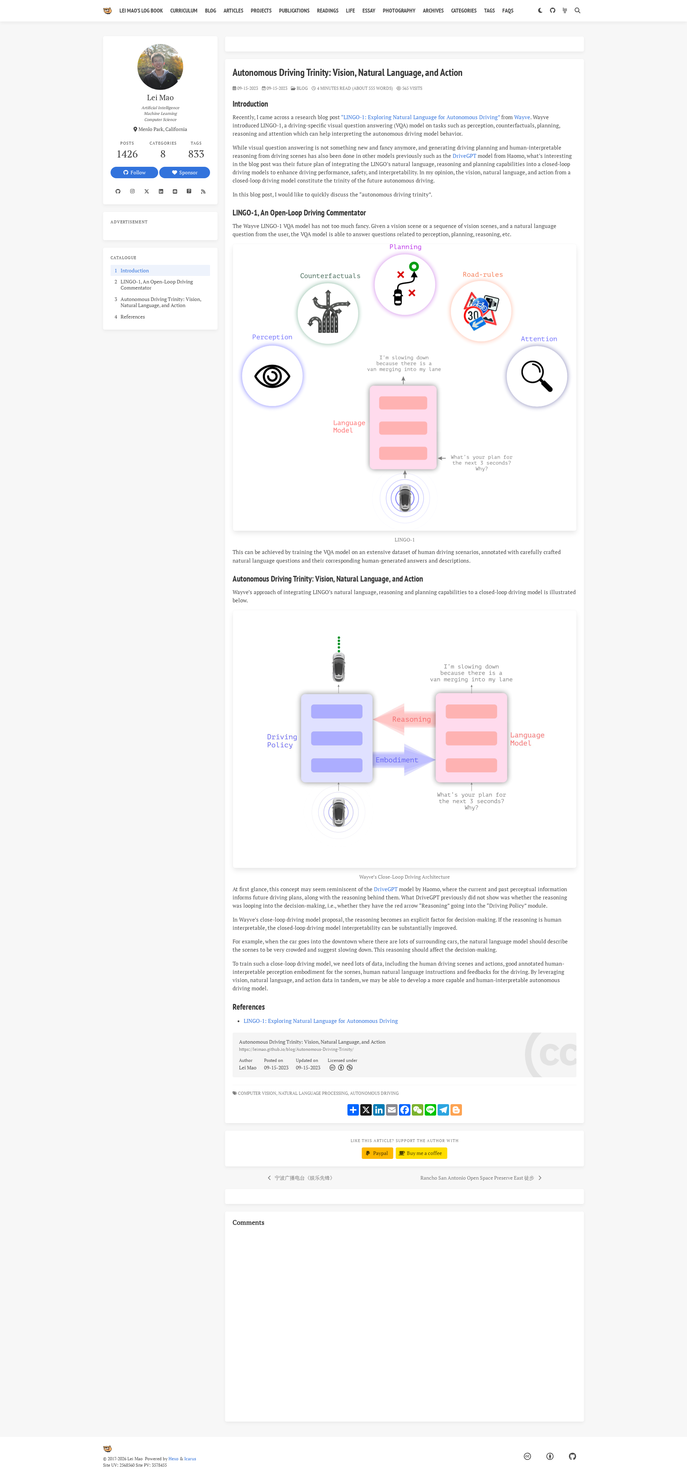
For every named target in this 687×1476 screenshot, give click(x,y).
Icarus (190, 1458)
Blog (210, 10)
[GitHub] (552, 10)
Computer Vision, (257, 1093)
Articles (233, 10)
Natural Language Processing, (313, 1093)
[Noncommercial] (349, 1067)
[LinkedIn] (161, 191)
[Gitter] (565, 10)
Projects (261, 10)
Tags (489, 10)
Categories (464, 10)
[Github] (118, 191)
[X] (146, 191)
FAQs (507, 10)
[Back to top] (602, 1462)
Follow (137, 172)
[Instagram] (132, 191)
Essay (368, 10)
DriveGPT (464, 155)
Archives (433, 10)
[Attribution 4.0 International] (550, 1456)
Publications (294, 10)
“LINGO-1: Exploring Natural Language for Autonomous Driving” (420, 117)
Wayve (522, 117)
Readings (327, 10)
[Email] (175, 191)
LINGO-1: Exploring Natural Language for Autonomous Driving (321, 1020)
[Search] (577, 10)
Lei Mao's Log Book (141, 10)
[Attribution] (340, 1067)
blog (302, 88)
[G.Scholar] (189, 191)
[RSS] (203, 191)
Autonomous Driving (375, 1093)
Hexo (174, 1458)
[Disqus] (404, 1322)
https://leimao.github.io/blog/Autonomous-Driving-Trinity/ (296, 1049)
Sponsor (187, 172)
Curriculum (184, 10)
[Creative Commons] (332, 1067)
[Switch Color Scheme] (540, 10)
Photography (399, 10)
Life (350, 10)
